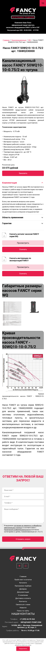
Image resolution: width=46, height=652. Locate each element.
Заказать (23, 173)
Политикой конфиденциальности (17, 530)
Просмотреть (23, 243)
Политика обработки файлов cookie (28, 644)
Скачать (23, 249)
